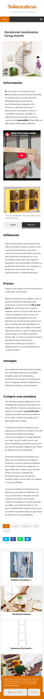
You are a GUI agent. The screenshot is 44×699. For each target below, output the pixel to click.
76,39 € (13, 225)
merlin (6, 531)
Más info (31, 225)
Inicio (5, 19)
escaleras (15, 526)
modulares (26, 526)
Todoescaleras (22, 7)
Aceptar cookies (16, 692)
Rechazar (34, 692)
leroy (36, 526)
